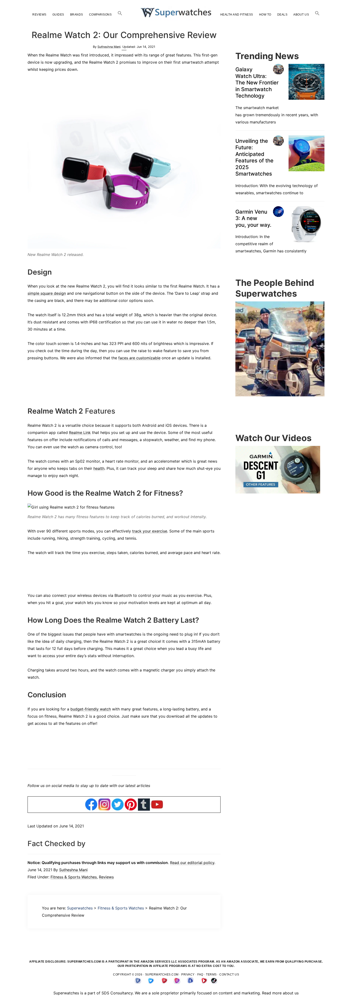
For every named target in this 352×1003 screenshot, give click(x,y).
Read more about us (280, 993)
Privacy (188, 974)
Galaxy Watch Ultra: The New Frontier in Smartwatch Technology (256, 142)
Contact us (229, 974)
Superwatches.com (162, 974)
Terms (211, 974)
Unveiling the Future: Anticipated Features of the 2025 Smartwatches (254, 217)
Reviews (106, 877)
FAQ (200, 974)
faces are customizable (139, 357)
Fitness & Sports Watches (74, 877)
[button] (120, 13)
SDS (105, 993)
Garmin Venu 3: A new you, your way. (253, 278)
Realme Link (80, 432)
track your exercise (149, 531)
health (98, 468)
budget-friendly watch (90, 709)
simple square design (47, 293)
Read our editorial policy (192, 862)
